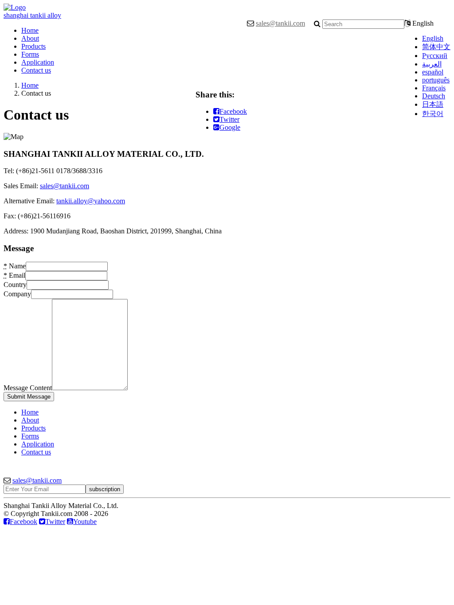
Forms (30, 54)
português (436, 80)
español (432, 72)
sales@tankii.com (280, 23)
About (30, 38)
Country (15, 284)
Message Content (28, 388)
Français (434, 88)
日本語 (432, 104)
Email (14, 275)
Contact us (36, 70)
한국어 (432, 113)
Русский (434, 55)
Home (30, 30)
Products (33, 46)
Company (17, 294)
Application (37, 62)
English (432, 38)
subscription (104, 489)
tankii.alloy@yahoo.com (90, 201)
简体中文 (436, 46)
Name (15, 266)
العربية (432, 64)
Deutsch (433, 96)
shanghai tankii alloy (32, 15)
